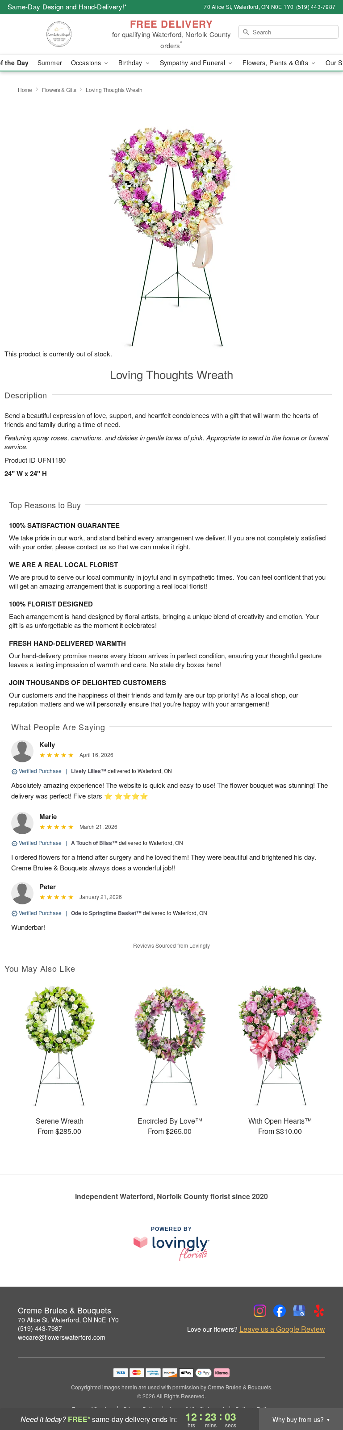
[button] (320, 1392)
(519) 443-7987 (40, 1328)
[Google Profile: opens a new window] (299, 1311)
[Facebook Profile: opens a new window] (279, 1311)
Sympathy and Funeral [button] (193, 62)
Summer (50, 62)
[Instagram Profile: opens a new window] (260, 1311)
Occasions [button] (87, 62)
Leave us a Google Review (282, 1329)
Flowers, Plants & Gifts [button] (276, 62)
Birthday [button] (131, 62)
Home (25, 89)
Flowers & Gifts (59, 89)
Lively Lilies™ (88, 771)
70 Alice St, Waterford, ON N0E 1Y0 (68, 1319)
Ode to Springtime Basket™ (106, 913)
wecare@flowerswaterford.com (61, 1337)
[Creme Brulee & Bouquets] (59, 34)
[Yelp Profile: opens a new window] (319, 1311)
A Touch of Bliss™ (94, 843)
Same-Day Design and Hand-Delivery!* (67, 6)
